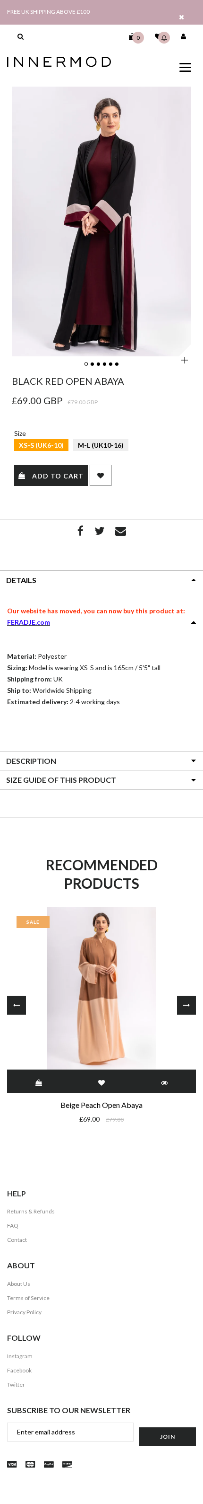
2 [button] (93, 364)
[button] (20, 36)
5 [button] (111, 364)
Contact (17, 1239)
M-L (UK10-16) (101, 445)
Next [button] (186, 1005)
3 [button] (99, 364)
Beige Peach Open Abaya (101, 1104)
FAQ (12, 1225)
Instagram (20, 1356)
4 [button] (105, 364)
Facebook (19, 1370)
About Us (18, 1283)
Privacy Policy (24, 1312)
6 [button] (117, 364)
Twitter (16, 1384)
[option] (101, 221)
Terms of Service (28, 1297)
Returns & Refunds (31, 1211)
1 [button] (87, 364)
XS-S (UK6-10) (41, 445)
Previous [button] (16, 1005)
